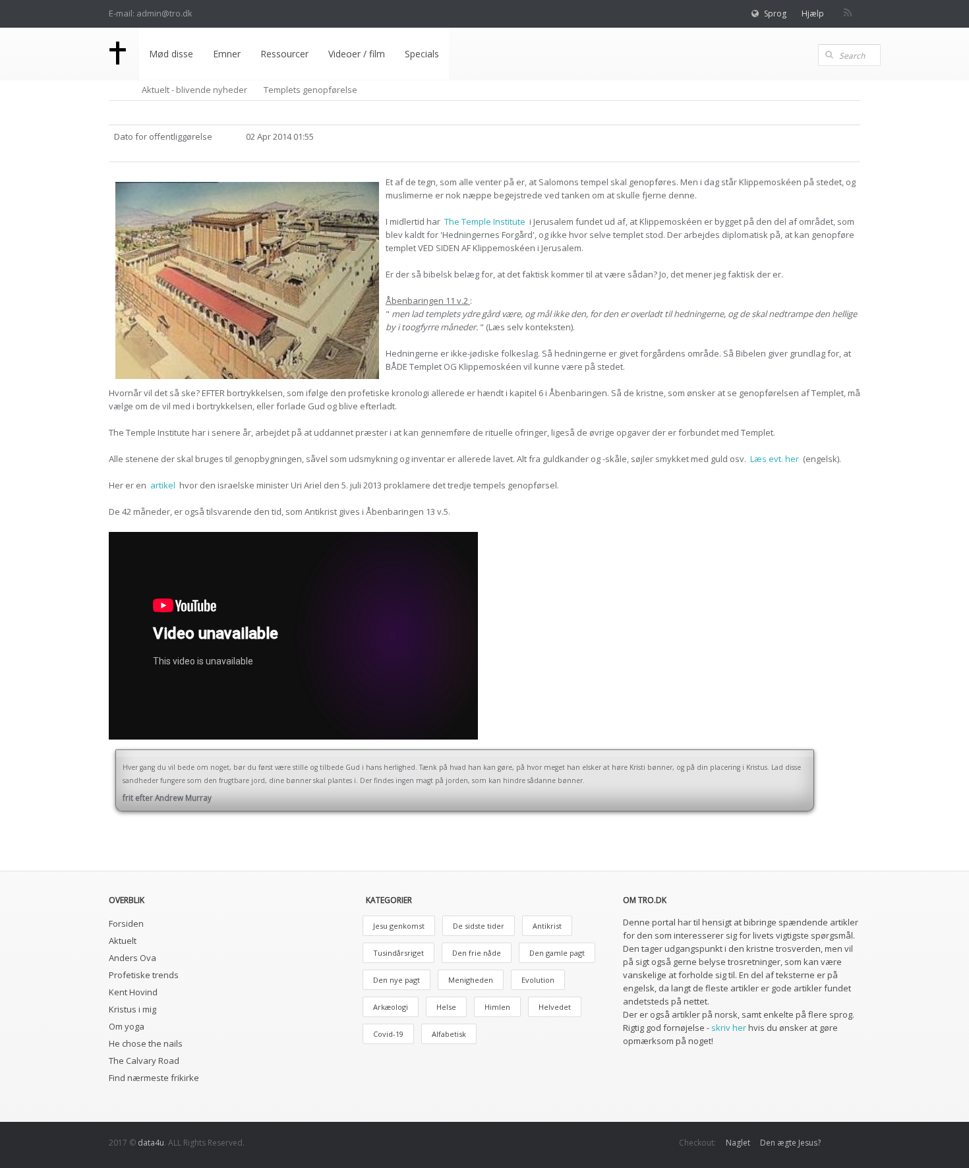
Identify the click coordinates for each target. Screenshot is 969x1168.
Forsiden (126, 923)
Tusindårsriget (398, 953)
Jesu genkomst (399, 926)
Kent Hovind (133, 992)
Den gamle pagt (557, 953)
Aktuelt (122, 941)
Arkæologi (390, 1007)
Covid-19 (388, 1034)
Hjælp (813, 13)
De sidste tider (478, 926)
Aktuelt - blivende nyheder (194, 90)
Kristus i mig (132, 1009)
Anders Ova (132, 958)
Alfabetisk (449, 1034)
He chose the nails (146, 1043)
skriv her (728, 1028)
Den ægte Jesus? (790, 1142)
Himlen (497, 1007)
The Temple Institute (485, 221)
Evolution (537, 980)
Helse (446, 1007)
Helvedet (555, 1007)
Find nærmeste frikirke (154, 1078)
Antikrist (547, 926)
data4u (151, 1142)
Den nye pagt (396, 980)
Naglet (738, 1142)
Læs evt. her (775, 459)
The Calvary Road (144, 1060)
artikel (163, 485)
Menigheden (470, 980)
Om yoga (126, 1026)
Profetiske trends (144, 975)
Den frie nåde (476, 953)
